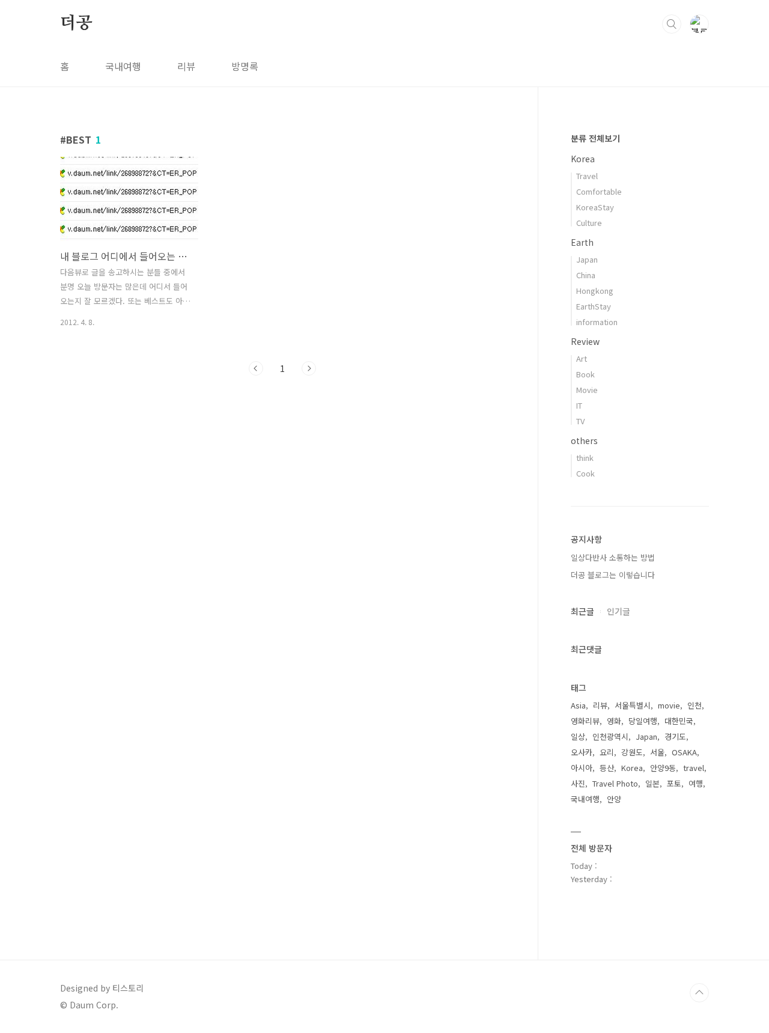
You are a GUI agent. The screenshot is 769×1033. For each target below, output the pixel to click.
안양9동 (663, 767)
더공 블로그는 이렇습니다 (613, 574)
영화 (614, 721)
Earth (582, 242)
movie (669, 705)
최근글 (582, 611)
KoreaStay (595, 207)
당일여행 (642, 721)
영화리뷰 (585, 721)
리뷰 (186, 66)
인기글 (618, 611)
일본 (652, 783)
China (585, 275)
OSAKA (684, 752)
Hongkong (594, 290)
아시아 (581, 767)
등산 (607, 767)
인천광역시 (610, 736)
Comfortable (599, 191)
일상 (578, 736)
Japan (587, 259)
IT (579, 405)
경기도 (675, 736)
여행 (695, 783)
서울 (657, 752)
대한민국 (678, 721)
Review (585, 341)
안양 (614, 799)
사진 (578, 783)
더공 (76, 23)
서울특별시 (633, 705)
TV (580, 421)
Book (585, 374)
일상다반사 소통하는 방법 (613, 557)
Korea (583, 159)
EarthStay (593, 306)
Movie (587, 389)
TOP (699, 992)
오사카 (581, 752)
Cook (585, 473)
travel (693, 767)
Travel (587, 175)
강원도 (632, 752)
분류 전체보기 (595, 138)
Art (581, 358)
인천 (694, 705)
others (584, 440)
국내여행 (123, 66)
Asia (578, 705)
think (585, 457)
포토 (674, 783)
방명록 (244, 66)
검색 (672, 24)
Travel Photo (615, 783)
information (597, 322)
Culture (589, 222)
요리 (607, 752)
